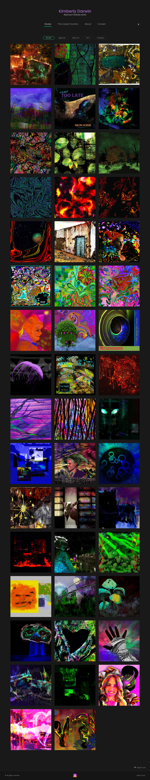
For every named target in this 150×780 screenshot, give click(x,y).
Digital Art (61, 38)
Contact (102, 23)
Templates (100, 38)
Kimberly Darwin (75, 11)
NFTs (88, 38)
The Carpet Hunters (68, 23)
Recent (49, 38)
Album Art (75, 38)
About (88, 23)
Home (47, 23)
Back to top (141, 775)
